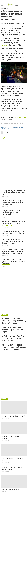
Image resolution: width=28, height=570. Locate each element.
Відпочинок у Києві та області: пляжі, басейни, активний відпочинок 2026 (12, 212)
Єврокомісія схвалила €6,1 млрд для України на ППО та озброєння (13, 232)
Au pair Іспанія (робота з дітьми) (13, 416)
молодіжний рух (20, 117)
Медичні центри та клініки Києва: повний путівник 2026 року (13, 222)
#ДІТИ (2, 128)
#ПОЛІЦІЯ (10, 127)
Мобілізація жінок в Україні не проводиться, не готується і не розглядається (12, 202)
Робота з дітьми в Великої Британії (11, 437)
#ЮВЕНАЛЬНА (4, 127)
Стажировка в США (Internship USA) (12, 459)
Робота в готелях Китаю (10, 490)
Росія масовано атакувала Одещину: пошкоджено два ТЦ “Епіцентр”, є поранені (12, 241)
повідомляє (5, 45)
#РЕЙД (22, 127)
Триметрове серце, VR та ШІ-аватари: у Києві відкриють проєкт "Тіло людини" (14, 261)
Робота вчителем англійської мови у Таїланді (12, 469)
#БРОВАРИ (6, 128)
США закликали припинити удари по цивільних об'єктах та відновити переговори (14, 192)
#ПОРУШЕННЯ (16, 127)
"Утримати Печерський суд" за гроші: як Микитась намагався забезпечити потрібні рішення (12, 251)
